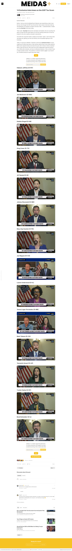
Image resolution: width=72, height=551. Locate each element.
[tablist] (21, 476)
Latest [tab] (21, 507)
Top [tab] (18, 507)
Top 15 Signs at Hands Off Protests (25, 519)
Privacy (13, 549)
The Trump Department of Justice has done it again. (26, 513)
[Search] (57, 4)
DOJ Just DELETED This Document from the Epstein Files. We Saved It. (31, 511)
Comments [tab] (19, 475)
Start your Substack (34, 549)
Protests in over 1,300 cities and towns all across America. (27, 520)
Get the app (40, 549)
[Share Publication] (59, 4)
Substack (61, 549)
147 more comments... (20, 502)
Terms (15, 549)
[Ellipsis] (55, 485)
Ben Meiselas (23, 14)
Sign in (68, 3)
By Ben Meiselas (20, 529)
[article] (36, 513)
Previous (21, 467)
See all (19, 535)
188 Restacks (30, 460)
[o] (36, 81)
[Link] (15, 68)
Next (52, 467)
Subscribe (63, 3)
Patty (20, 495)
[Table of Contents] (1, 275)
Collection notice (19, 549)
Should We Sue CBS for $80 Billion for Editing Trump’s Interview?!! (30, 527)
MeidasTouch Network (30, 14)
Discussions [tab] (25, 507)
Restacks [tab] (23, 475)
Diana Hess (21, 485)
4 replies (21, 491)
